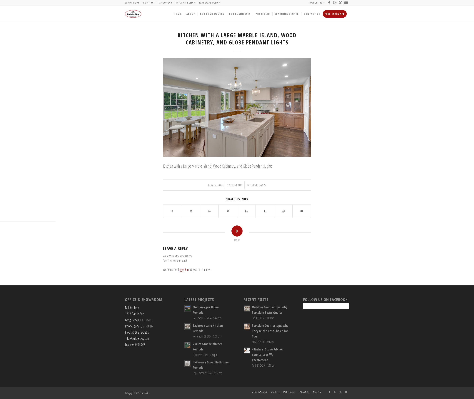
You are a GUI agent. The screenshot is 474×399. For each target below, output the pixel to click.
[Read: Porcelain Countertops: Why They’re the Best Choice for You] (247, 326)
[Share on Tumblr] (265, 211)
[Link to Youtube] (346, 3)
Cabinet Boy (132, 2)
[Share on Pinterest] (228, 211)
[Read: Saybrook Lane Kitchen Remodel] (187, 326)
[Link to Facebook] (329, 3)
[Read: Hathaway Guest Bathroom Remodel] (187, 363)
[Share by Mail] (302, 211)
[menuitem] (133, 3)
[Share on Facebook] (172, 211)
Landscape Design (209, 2)
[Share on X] (191, 211)
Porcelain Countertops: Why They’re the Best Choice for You (270, 330)
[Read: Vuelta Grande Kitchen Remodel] (187, 345)
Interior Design (186, 2)
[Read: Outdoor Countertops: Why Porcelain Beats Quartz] (247, 308)
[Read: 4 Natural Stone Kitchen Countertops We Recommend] (247, 350)
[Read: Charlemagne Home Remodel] (187, 308)
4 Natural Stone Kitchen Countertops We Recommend (267, 354)
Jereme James (258, 185)
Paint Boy (149, 2)
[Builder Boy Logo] (133, 14)
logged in (183, 269)
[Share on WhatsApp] (209, 211)
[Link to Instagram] (335, 3)
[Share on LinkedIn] (246, 211)
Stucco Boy (165, 2)
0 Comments (235, 185)
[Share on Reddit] (283, 211)
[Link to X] (340, 3)
